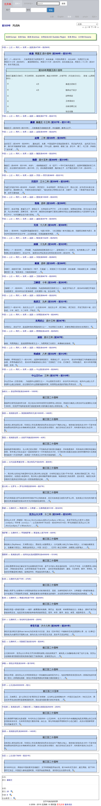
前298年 (61, 137)
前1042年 (45, 238)
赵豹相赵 (69, 95)
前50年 (49, 461)
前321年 (67, 53)
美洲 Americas (33, 37)
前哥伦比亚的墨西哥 (31, 554)
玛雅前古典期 (39, 706)
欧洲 (4, 578)
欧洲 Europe (11, 37)
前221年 (52, 116)
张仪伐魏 (69, 111)
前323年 (63, 244)
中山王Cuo (37, 375)
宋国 (38, 257)
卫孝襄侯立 (70, 101)
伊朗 (4, 663)
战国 (31, 47)
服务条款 (68, 804)
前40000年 (44, 554)
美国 (4, 413)
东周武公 (39, 320)
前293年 (63, 282)
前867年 (44, 276)
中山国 (39, 369)
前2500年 (49, 706)
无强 (36, 224)
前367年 (45, 314)
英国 (4, 437)
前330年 (22, 663)
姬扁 (31, 53)
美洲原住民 (13, 413)
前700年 (45, 532)
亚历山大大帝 (36, 514)
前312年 (63, 353)
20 (9, 791)
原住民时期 (15, 391)
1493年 (33, 731)
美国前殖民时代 (27, 413)
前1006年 (45, 197)
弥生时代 (23, 619)
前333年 (52, 301)
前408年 (44, 131)
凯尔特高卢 (32, 461)
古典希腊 (42, 508)
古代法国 (12, 461)
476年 (28, 578)
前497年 (44, 218)
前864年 (44, 295)
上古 (11, 47)
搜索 (63, 3)
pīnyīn (85, 16)
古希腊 (33, 508)
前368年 (57, 53)
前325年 (6, 25)
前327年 (54, 375)
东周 (24, 47)
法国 (4, 461)
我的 (94, 16)
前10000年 (39, 413)
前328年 (51, 203)
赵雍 (37, 137)
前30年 (41, 641)
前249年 (54, 314)
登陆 (50, 10)
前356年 (54, 181)
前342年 (52, 224)
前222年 (52, 131)
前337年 (56, 122)
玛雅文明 (27, 706)
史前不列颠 (26, 437)
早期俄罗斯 (26, 532)
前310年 (65, 375)
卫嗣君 (37, 282)
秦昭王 (9, 780)
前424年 (44, 347)
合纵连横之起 (71, 106)
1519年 (54, 554)
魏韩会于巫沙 (71, 90)
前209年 (52, 276)
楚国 (38, 197)
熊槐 (37, 203)
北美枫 (7, 4)
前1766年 (17, 755)
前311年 (66, 122)
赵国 (38, 131)
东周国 (39, 314)
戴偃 (37, 263)
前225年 (52, 153)
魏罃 (34, 159)
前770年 (20, 578)
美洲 (4, 731)
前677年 (44, 116)
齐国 (38, 175)
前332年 (52, 353)
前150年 (30, 663)
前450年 (40, 461)
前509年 (32, 486)
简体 (69, 16)
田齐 (45, 175)
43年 (43, 437)
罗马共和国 (24, 486)
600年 (52, 532)
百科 (17, 3)
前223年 (53, 197)
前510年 (50, 508)
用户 (8, 9)
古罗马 (13, 486)
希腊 (4, 508)
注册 (52, 16)
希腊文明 (20, 461)
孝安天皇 (34, 625)
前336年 (57, 514)
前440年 (45, 331)
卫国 (38, 276)
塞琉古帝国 (13, 663)
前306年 (52, 218)
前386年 (50, 175)
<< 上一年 (86, 27)
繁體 (77, 16)
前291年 (66, 625)
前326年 (51, 137)
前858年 (44, 257)
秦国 (38, 116)
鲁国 (38, 238)
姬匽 (36, 244)
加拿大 (5, 391)
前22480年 (25, 391)
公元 (11, 685)
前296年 (54, 369)
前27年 (41, 486)
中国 (4, 47)
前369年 (53, 159)
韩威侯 (37, 353)
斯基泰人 (37, 532)
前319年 (64, 159)
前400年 (30, 619)
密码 (28, 9)
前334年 (52, 282)
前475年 (37, 47)
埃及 (4, 641)
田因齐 (34, 181)
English (61, 16)
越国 (38, 218)
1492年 (49, 413)
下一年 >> (95, 27)
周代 (17, 47)
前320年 (65, 181)
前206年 (39, 597)
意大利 (5, 486)
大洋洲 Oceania (84, 37)
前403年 (44, 153)
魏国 (38, 153)
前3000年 (35, 437)
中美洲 (5, 706)
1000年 (34, 391)
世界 (4, 685)
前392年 (56, 625)
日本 (4, 619)
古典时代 (12, 508)
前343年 (52, 244)
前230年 (52, 347)
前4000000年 (18, 685)
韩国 (38, 347)
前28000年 (23, 731)
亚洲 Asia (22, 37)
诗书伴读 (27, 3)
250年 (38, 619)
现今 (28, 685)
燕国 (38, 295)
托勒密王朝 (24, 641)
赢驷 (32, 122)
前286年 (52, 257)
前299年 (61, 203)
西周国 (39, 331)
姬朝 (40, 337)
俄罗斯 (5, 532)
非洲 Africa (72, 37)
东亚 (4, 755)
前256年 (45, 47)
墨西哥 (5, 554)
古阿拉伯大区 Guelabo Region (53, 37)
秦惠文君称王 (71, 84)
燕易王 (37, 301)
